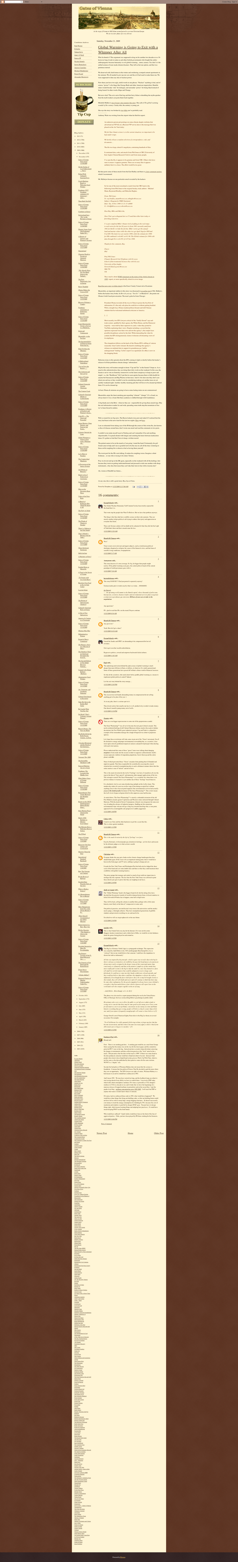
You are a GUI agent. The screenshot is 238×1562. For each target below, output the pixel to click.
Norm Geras (77, 1213)
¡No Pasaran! (77, 1342)
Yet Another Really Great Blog (82, 1535)
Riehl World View (78, 1424)
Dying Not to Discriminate (83, 971)
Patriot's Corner (78, 1370)
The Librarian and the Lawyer (84, 373)
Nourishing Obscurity (79, 1344)
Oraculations (77, 1364)
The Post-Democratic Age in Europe (84, 281)
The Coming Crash (84, 391)
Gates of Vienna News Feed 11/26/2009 (83, 265)
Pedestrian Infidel (78, 1371)
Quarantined (82, 251)
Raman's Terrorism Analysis (81, 1411)
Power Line (77, 1401)
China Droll (77, 1126)
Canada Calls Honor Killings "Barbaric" (84, 672)
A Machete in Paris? (84, 557)
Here (137, 420)
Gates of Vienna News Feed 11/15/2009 (83, 595)
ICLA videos (77, 1255)
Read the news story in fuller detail (110, 286)
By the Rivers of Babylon (83, 878)
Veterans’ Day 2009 (84, 757)
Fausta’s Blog (77, 1185)
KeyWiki (76, 1281)
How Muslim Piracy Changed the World (84, 813)
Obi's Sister (77, 1347)
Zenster (106, 718)
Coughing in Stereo (84, 212)
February (82, 1023)
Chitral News (77, 1128)
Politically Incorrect (79, 1392)
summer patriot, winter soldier (81, 1469)
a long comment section (153, 171)
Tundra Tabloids (78, 1495)
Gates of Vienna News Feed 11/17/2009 (83, 543)
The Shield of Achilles (80, 1451)
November (82, 157)
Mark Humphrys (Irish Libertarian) (83, 1251)
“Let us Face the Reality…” (83, 367)
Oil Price (76, 1352)
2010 (78, 147)
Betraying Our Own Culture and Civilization (84, 846)
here (143, 420)
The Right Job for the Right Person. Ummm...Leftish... (84, 737)
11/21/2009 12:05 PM (110, 684)
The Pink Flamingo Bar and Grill (82, 1377)
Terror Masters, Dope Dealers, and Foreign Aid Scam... (85, 426)
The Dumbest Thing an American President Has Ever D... (84, 655)
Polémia (76, 1384)
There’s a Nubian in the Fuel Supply (84, 529)
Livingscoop (77, 1304)
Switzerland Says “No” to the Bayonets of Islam (84, 217)
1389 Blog (77, 1060)
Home (130, 1133)
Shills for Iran (82, 553)
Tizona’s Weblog (78, 1488)
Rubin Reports (78, 1436)
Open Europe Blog (79, 1361)
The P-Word (82, 834)
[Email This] (138, 487)
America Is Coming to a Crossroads (84, 619)
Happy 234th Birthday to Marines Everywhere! (83, 821)
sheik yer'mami (109, 890)
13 (158, 888)
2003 (78, 1049)
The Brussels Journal (79, 1114)
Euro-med (76, 1180)
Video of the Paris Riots (84, 497)
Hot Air (76, 1246)
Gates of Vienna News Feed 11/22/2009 (83, 379)
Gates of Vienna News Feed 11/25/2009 (83, 297)
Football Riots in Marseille (83, 568)
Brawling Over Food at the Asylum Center (84, 585)
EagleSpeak (77, 1170)
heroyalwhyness (109, 578)
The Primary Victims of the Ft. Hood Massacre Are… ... (84, 956)
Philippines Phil (78, 1375)
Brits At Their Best (79, 1109)
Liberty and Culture (79, 1298)
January (81, 1027)
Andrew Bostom (78, 1105)
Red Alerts (77, 1415)
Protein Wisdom (78, 1403)
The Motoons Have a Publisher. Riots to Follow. (85, 829)
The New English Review (80, 1338)
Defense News (77, 1152)
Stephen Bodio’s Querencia (81, 1102)
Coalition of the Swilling (80, 1135)
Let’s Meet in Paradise (82, 455)
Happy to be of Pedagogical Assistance (83, 477)
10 (158, 817)
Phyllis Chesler (78, 1124)
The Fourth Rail (78, 1199)
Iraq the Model (78, 1269)
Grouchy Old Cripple (79, 1227)
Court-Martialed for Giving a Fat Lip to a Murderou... (84, 326)
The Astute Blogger (79, 1079)
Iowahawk (76, 1267)
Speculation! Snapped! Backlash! (82, 859)
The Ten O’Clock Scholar (80, 1479)
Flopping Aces (78, 1192)
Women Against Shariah (80, 1531)
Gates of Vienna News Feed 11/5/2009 (83, 989)
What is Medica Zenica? (83, 890)
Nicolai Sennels (79, 61)
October (81, 995)
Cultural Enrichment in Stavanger (84, 698)
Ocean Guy (77, 1351)
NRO (75, 1345)
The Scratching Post (79, 1444)
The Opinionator (78, 1363)
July (80, 1006)
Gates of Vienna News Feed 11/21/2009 (83, 404)
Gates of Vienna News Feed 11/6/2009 (83, 941)
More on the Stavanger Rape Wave (84, 491)
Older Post (159, 1133)
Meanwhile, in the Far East (84, 337)
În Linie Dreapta (78, 1058)
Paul (105, 662)
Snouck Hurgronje (78, 1458)
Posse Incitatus (78, 1398)
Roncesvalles (77, 1431)
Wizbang (76, 1530)
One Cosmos (77, 1356)
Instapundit (77, 1260)
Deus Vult (76, 1154)
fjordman (76, 1191)
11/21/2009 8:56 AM (110, 613)
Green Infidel (77, 1224)
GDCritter (76, 1210)
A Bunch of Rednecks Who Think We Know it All (84, 504)
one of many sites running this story (123, 103)
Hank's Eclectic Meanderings (81, 1231)
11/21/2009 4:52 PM (110, 1030)
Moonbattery (77, 1331)
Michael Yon (77, 1538)
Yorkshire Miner (78, 1540)
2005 (78, 1042)
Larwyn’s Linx (78, 1291)
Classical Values (78, 1133)
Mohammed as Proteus (83, 635)
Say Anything (77, 1441)
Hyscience (76, 1253)
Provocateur (77, 1404)
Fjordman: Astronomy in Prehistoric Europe (83, 310)
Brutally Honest (78, 1116)
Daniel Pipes (77, 1378)
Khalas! (76, 1283)
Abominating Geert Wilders (84, 678)
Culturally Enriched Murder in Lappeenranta (84, 396)
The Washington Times (80, 1516)
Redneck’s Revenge (79, 1417)
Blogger (122, 1557)
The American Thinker (79, 1072)
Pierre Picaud (78, 74)
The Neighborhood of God (81, 1333)
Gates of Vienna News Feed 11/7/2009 (83, 901)
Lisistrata (76, 1302)
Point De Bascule (78, 1382)
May (80, 1013)
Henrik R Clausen (110, 538)
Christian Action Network (80, 1130)
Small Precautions (78, 1455)
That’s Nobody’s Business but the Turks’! (84, 535)
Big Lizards (77, 1093)
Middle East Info (78, 1323)
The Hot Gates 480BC (80, 1248)
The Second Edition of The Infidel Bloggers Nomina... (84, 664)
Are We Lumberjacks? (79, 1078)
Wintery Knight (78, 1528)
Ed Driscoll (77, 1164)
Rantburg (76, 1413)
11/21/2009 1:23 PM (110, 827)
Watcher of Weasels (79, 1518)
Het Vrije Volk (78, 1236)
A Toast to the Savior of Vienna (85, 573)
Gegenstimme (77, 1211)
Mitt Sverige (77, 1330)
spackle (106, 928)
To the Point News (79, 1490)
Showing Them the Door (84, 853)
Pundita (76, 1406)
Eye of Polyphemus (79, 1184)
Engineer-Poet (109, 1037)
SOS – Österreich (78, 1460)
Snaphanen (77, 1457)
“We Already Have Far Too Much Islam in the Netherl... (84, 273)
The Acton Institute (79, 1064)
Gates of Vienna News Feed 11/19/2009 (83, 484)
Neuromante (77, 1335)
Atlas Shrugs (77, 1081)
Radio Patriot (77, 1410)
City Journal (77, 1131)
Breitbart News (78, 1107)
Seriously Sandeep (79, 1448)
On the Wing (77, 1354)
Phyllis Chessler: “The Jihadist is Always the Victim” (84, 933)
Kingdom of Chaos (79, 1284)
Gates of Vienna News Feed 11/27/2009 (83, 245)
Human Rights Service (80, 1250)
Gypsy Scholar (78, 1229)
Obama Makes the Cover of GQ (84, 291)
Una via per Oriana (79, 1498)
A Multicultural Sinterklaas (83, 362)
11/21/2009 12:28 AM (110, 531)
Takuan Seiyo (78, 52)
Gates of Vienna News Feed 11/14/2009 (83, 625)
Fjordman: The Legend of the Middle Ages (83, 773)
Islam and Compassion (83, 332)
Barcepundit (77, 1086)
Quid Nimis (77, 1408)
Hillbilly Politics (78, 1239)
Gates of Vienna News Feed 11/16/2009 (83, 562)
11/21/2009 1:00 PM (110, 811)
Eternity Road (77, 1175)
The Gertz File (78, 1217)
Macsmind (77, 1307)
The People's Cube (79, 1373)
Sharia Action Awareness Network (82, 1450)
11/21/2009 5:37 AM (110, 553)
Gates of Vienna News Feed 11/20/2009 (83, 448)
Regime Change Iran (79, 1420)
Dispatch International (79, 1159)
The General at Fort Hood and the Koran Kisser (84, 964)
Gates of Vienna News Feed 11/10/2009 (83, 787)
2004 (78, 1045)
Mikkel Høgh (77, 1243)
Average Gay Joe (78, 1083)
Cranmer (76, 1144)
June (80, 1009)
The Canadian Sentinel (80, 1118)
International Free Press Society (82, 1265)
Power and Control (79, 1399)
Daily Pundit (77, 1151)
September (82, 999)
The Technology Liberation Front (82, 1478)
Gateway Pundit (78, 1206)
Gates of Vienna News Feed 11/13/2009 (83, 684)
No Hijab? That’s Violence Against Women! (84, 716)
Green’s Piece (77, 1225)
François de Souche (79, 1201)
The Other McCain (79, 1366)
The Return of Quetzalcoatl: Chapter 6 (83, 602)
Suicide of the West (79, 1467)
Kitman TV (77, 1286)
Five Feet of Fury (78, 1189)
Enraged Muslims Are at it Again (84, 767)
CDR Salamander (78, 1123)
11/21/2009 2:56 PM (110, 920)
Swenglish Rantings (79, 1474)
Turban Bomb (77, 1497)
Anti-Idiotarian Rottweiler (80, 1076)
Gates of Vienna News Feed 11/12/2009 (83, 723)
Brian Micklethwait (79, 1321)
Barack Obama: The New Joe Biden (84, 730)
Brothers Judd (77, 1111)
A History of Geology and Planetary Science (85, 238)
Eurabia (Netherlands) (79, 1178)
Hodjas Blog (77, 1241)
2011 (78, 143)
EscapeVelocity (109, 503)
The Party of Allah (84, 511)
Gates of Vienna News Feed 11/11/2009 (83, 752)
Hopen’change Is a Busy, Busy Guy (84, 926)
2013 (78, 136)
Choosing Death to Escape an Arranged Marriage (84, 257)
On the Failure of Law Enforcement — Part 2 (84, 169)
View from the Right (79, 1509)
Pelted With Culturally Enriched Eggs (83, 176)
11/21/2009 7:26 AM (110, 571)
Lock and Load (78, 1305)
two (122, 110)
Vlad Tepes (77, 1512)
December (82, 153)
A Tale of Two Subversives (83, 614)
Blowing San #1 (78, 1100)
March (81, 1020)
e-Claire (76, 1171)
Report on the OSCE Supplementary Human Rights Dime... (84, 804)
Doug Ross (77, 1434)
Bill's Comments (78, 1095)
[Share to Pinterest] (147, 487)
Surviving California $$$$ (81, 1472)
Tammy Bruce (77, 1112)
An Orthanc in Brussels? (82, 471)
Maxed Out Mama (78, 1318)
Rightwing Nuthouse (79, 1427)
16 (158, 1035)
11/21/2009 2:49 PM (110, 882)
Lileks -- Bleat (78, 1300)
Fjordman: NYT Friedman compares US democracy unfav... (83, 194)
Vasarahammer (77, 1507)
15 (158, 943)
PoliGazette (77, 1387)
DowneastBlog (78, 1163)
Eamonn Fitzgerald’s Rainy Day (82, 1187)
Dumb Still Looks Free (80, 1168)
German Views (78, 1215)
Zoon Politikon (78, 1544)
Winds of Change (78, 1524)
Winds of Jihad (78, 1526)
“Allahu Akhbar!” (83, 975)
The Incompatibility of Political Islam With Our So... (84, 343)
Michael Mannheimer (81, 71)
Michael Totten (78, 1491)
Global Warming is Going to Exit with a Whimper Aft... (84, 440)
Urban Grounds (78, 1502)
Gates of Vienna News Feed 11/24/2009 (83, 318)
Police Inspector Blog (79, 1385)
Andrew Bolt (77, 1104)
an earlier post (146, 291)
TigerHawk (77, 1486)
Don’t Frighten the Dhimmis (84, 350)
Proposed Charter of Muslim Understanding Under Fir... (84, 981)
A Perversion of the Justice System (84, 465)
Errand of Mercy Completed (83, 640)
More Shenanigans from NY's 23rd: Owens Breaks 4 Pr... (84, 910)
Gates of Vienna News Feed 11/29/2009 (83, 206)
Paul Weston (78, 46)
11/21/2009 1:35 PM (110, 847)
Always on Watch (78, 1065)
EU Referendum (78, 1177)
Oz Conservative (78, 1368)
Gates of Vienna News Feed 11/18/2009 (83, 516)
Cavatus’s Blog (78, 1121)
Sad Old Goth (77, 1439)
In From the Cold (78, 1257)
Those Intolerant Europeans (83, 549)
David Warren (77, 1514)
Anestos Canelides (80, 68)
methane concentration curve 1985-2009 (128, 1089)
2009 (78, 150)
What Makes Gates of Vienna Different (84, 780)
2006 (78, 1038)
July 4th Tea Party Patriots (81, 1279)
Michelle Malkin (78, 1311)
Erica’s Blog (77, 1173)
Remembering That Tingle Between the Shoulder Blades (84, 795)
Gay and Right (78, 1208)
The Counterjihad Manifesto (83, 460)
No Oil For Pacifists (79, 1340)
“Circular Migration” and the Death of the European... (85, 745)
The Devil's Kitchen (79, 1156)
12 (158, 852)
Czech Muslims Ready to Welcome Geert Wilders (84, 184)
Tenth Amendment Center (80, 1481)
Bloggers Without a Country (84, 303)
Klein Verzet (77, 1288)
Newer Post (102, 1133)
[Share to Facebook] (145, 487)
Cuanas (76, 1149)
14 (158, 926)
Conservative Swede (79, 1138)
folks (125, 110)
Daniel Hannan (78, 1232)
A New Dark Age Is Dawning (81, 1337)
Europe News (77, 1182)
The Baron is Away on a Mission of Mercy (84, 646)
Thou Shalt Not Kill (84, 201)
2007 (78, 1035)
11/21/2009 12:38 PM (110, 711)
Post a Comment (106, 1124)
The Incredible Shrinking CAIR (84, 762)
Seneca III (77, 58)
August (81, 1002)
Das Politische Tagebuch (80, 1396)
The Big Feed (77, 1091)
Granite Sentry (78, 1222)
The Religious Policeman (80, 1422)
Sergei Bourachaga (80, 64)
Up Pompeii (77, 1500)
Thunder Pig (77, 1484)
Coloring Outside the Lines (84, 433)
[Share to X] (142, 487)
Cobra (106, 819)
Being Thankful (83, 287)
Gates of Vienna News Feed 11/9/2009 (83, 839)
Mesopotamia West (79, 1319)
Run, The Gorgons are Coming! (84, 872)
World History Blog (79, 1533)
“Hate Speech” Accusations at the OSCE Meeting (84, 919)
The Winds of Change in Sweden (82, 523)
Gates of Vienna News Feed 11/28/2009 (83, 224)
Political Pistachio (79, 1391)
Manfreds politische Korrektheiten (82, 1312)
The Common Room (79, 1137)
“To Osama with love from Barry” (84, 579)
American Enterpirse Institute (81, 1067)
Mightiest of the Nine (79, 1324)
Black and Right (78, 1097)
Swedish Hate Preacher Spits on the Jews (84, 884)
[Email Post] (133, 486)
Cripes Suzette (78, 1147)
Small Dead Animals (79, 1453)
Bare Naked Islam (78, 1088)
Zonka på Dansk (78, 1542)
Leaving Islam (83, 590)
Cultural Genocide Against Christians (84, 386)
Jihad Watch (77, 1274)
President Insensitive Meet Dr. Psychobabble (85, 948)
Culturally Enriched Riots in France (84, 609)
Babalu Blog (77, 1084)
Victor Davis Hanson (79, 1234)
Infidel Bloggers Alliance (80, 1258)
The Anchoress (78, 1074)
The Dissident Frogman (80, 1161)
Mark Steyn (77, 1462)
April (81, 1016)
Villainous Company (79, 1511)
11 (158, 832)
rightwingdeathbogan (79, 1429)
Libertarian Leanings (79, 1297)
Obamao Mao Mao (84, 631)
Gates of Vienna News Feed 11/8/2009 (83, 866)
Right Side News (78, 1425)
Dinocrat (76, 1158)
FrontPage (76, 1203)
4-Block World (78, 1062)
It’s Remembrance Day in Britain (84, 895)
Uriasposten (77, 1504)
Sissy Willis (77, 1523)
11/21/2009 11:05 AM (110, 655)
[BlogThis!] (140, 487)
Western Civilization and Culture (82, 1521)
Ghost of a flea (78, 1218)
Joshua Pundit (77, 1278)
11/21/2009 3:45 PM (110, 938)
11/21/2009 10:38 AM (110, 631)
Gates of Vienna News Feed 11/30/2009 (83, 161)
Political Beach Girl (79, 1389)
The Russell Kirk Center (80, 1438)
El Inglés (77, 49)
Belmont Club (78, 1090)
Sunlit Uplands (78, 1471)
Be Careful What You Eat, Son (83, 710)
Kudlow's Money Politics (80, 1290)
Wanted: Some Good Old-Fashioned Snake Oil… (84, 231)
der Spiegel (107, 590)
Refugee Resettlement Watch (81, 1418)
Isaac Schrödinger (78, 1443)
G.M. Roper (77, 1432)
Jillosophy (77, 1276)
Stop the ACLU (78, 1464)
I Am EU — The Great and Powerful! (83, 418)
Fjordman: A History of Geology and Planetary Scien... (84, 411)
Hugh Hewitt (77, 1238)
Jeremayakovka (78, 1272)
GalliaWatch (77, 1204)
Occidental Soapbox (79, 1349)
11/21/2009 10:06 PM (110, 1119)
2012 (78, 140)
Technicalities (77, 1476)
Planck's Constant (78, 1380)
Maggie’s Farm (78, 1309)
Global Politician (78, 1220)
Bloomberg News (78, 1098)
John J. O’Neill (79, 55)
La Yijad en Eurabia (79, 1537)
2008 (78, 1031)
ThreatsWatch (77, 1483)
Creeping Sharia (78, 1145)
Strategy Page (77, 1465)
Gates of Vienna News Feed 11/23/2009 (83, 356)
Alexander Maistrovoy (81, 77)
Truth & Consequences (80, 1493)
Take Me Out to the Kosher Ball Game (84, 704)
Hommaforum (77, 1244)
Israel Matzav (77, 1271)
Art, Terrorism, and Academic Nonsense (84, 691)
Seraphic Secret (78, 1446)
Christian (107, 854)
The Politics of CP (79, 1394)
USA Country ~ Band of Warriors (82, 1505)
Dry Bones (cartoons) (79, 1166)
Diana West (77, 1519)
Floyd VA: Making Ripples (81, 1194)
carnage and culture (79, 1119)
